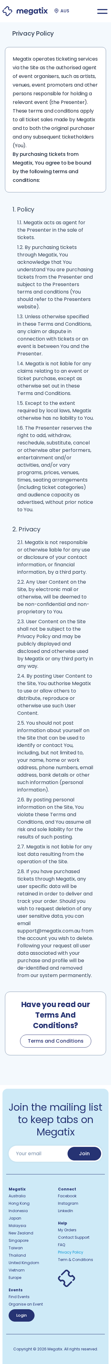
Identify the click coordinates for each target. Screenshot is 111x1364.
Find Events (19, 1296)
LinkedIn (65, 1210)
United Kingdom (24, 1262)
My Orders (67, 1230)
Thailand (17, 1255)
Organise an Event (26, 1304)
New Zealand (21, 1233)
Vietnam (17, 1270)
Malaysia (17, 1225)
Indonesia (18, 1210)
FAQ (61, 1244)
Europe (15, 1277)
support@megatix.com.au (48, 930)
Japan (15, 1218)
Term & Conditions (75, 1259)
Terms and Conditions (56, 1040)
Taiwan (16, 1248)
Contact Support (73, 1237)
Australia (17, 1196)
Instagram (68, 1203)
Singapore (18, 1240)
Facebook (67, 1196)
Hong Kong (19, 1203)
